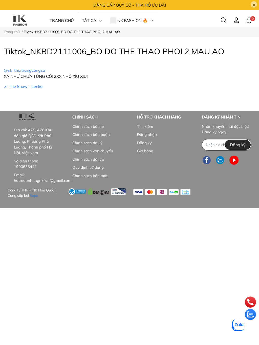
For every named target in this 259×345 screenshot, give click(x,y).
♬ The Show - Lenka (23, 86)
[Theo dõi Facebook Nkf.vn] (206, 160)
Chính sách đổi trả (88, 159)
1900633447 (25, 166)
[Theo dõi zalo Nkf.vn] (220, 160)
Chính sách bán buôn (91, 134)
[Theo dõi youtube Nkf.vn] (234, 160)
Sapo (34, 195)
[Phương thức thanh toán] (161, 192)
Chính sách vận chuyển (92, 151)
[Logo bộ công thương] (97, 191)
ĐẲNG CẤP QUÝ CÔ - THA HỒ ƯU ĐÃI (129, 5)
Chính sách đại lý (87, 142)
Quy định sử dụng (88, 167)
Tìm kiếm (145, 126)
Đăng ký (144, 142)
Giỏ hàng (145, 151)
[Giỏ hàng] (249, 20)
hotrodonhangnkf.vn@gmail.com (42, 180)
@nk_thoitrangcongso (24, 70)
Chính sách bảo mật (89, 175)
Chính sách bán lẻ (88, 126)
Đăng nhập (147, 134)
